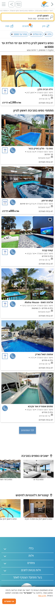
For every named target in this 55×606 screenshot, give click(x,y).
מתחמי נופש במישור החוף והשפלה (21, 10)
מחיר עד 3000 (20, 34)
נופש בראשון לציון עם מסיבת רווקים (38, 519)
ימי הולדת (37, 34)
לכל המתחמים (27, 430)
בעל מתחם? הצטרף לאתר (27, 577)
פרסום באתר (18, 4)
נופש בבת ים (38, 479)
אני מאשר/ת (9, 601)
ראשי (51, 10)
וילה (49, 34)
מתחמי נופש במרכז (41, 10)
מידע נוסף (42, 595)
